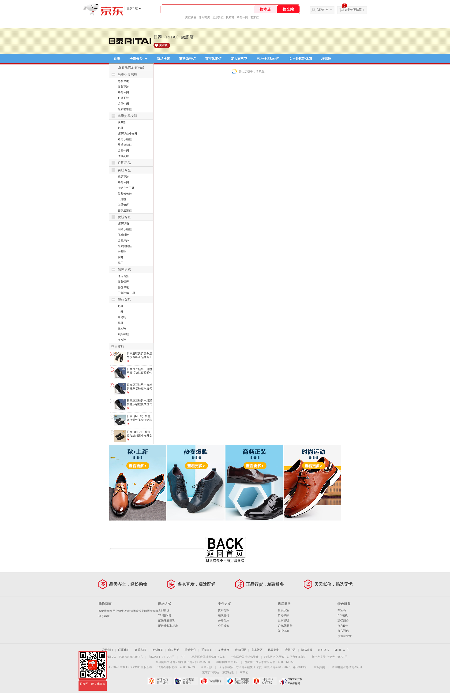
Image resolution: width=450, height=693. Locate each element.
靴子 (120, 263)
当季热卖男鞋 (127, 74)
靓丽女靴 (124, 299)
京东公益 (323, 650)
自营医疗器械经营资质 (245, 657)
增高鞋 (326, 58)
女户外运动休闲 (300, 58)
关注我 (163, 45)
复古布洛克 (239, 58)
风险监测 (273, 650)
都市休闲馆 (213, 58)
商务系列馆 (187, 58)
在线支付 (223, 615)
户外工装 (123, 98)
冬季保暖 (123, 81)
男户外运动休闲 (268, 58)
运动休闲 (123, 103)
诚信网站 (212, 681)
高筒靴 (122, 317)
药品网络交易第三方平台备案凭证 (285, 657)
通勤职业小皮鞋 (127, 133)
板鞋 (120, 257)
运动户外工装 (126, 188)
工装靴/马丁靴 (126, 293)
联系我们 (123, 650)
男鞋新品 (190, 17)
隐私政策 (306, 650)
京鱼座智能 (345, 636)
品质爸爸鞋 (125, 109)
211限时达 (165, 615)
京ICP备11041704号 (161, 657)
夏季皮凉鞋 (125, 210)
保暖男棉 (124, 269)
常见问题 (144, 611)
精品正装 (123, 176)
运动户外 (123, 240)
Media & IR (341, 650)
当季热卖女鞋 (127, 116)
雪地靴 (122, 328)
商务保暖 (123, 281)
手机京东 (207, 650)
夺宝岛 (342, 610)
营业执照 (319, 667)
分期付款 (223, 620)
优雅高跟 (123, 156)
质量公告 (290, 650)
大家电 (154, 611)
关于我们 (107, 650)
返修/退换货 (285, 625)
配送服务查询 (166, 620)
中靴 (120, 311)
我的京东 (322, 9)
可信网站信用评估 (159, 681)
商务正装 (123, 86)
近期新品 (124, 163)
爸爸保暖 (123, 287)
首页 (117, 58)
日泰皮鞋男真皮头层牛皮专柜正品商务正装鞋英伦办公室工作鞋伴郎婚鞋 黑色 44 (139, 359)
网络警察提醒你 (186, 681)
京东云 (244, 672)
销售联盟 (240, 650)
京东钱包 (228, 672)
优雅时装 (123, 234)
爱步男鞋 (218, 17)
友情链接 (223, 650)
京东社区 (256, 650)
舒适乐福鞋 (125, 139)
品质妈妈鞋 (125, 144)
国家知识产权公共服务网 (291, 681)
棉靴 (120, 323)
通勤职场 (123, 223)
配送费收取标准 (168, 625)
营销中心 (190, 650)
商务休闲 (242, 17)
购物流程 (104, 611)
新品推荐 (163, 58)
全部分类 (136, 58)
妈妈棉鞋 (123, 334)
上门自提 (163, 610)
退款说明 (283, 620)
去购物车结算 (353, 9)
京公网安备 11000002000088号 (122, 657)
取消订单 (283, 631)
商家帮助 (173, 650)
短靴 (120, 128)
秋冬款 (122, 122)
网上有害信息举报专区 (238, 681)
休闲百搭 (123, 276)
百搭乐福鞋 (125, 229)
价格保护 (283, 615)
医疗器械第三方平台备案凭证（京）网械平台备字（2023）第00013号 (263, 667)
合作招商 (157, 650)
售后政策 (283, 610)
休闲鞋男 (204, 17)
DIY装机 (343, 615)
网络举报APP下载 (264, 681)
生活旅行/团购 (130, 611)
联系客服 (104, 616)
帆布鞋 (230, 17)
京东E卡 (343, 625)
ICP (183, 657)
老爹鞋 (254, 17)
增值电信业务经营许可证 (347, 667)
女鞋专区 (124, 217)
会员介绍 (115, 611)
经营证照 (206, 667)
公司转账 (223, 625)
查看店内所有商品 (131, 67)
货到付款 (223, 610)
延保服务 (343, 620)
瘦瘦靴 (122, 339)
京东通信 (343, 631)
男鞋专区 (124, 170)
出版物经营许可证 (227, 662)
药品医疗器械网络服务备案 (208, 657)
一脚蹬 (122, 199)
